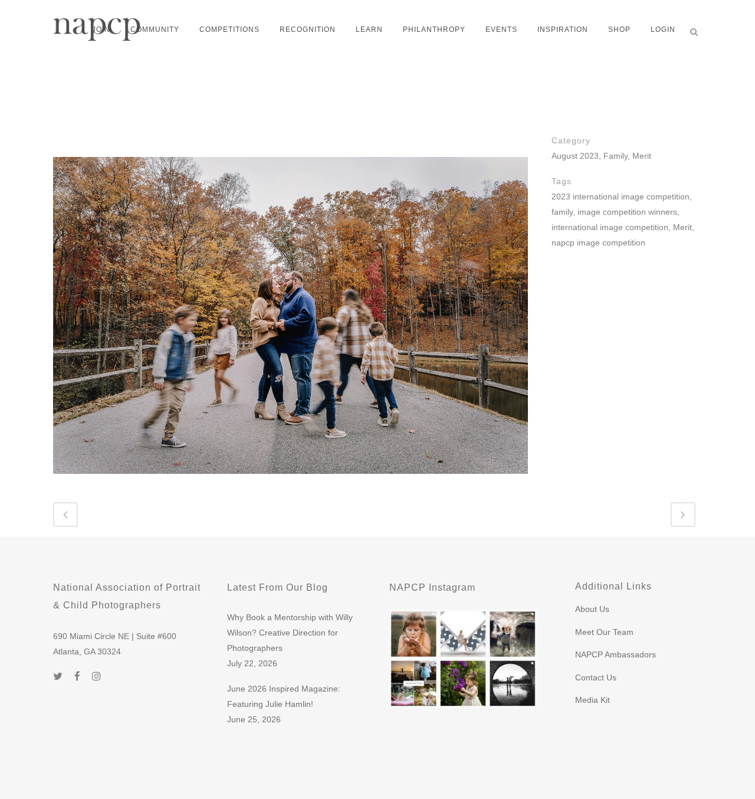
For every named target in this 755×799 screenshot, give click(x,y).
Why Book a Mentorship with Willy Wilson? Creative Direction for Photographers (290, 633)
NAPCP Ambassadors (615, 654)
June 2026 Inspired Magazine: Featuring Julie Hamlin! (283, 696)
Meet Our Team (604, 632)
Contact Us (595, 677)
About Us (592, 609)
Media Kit (592, 700)
